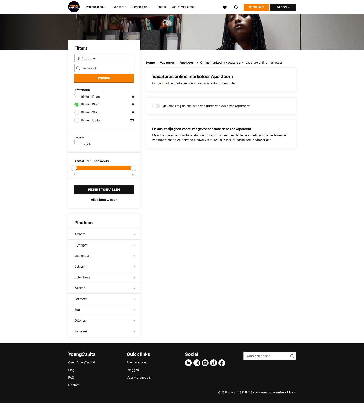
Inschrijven (257, 7)
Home (150, 62)
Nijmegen (80, 245)
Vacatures (167, 62)
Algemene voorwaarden (269, 392)
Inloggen (283, 7)
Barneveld (81, 331)
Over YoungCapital (81, 362)
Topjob (86, 144)
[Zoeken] (236, 7)
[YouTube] (206, 362)
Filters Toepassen (104, 189)
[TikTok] (214, 362)
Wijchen (79, 288)
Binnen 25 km (90, 104)
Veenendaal (82, 256)
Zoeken (104, 78)
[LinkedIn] (189, 362)
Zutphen (80, 320)
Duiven (79, 266)
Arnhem (79, 234)
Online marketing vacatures (220, 62)
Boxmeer (80, 299)
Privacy (291, 392)
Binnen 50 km (90, 112)
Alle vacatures (136, 362)
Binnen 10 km (90, 96)
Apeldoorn (187, 62)
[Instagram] (197, 362)
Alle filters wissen (104, 199)
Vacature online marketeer (264, 62)
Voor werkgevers (139, 377)
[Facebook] (222, 362)
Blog (71, 370)
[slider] (74, 168)
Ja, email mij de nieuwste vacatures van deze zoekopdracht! (206, 106)
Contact (161, 6)
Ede (77, 310)
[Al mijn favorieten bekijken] (225, 7)
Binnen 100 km (91, 120)
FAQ (71, 377)
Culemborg (82, 277)
